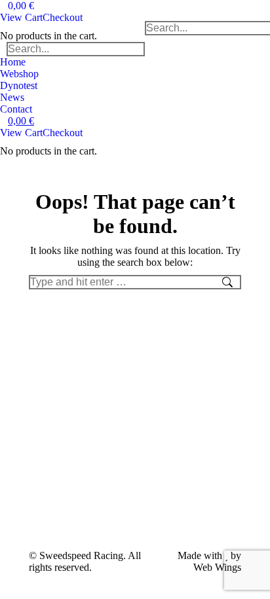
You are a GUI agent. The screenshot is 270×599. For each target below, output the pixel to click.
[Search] (134, 49)
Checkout (63, 17)
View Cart (21, 17)
